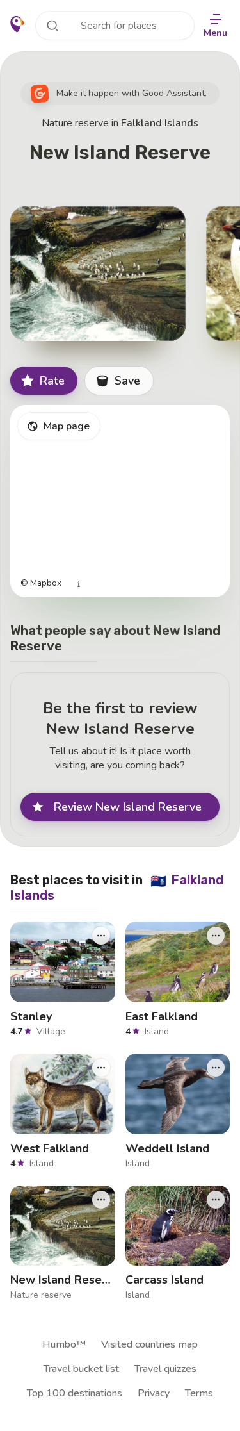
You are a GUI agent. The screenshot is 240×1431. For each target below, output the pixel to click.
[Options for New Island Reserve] (101, 1199)
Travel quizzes (165, 1369)
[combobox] (115, 26)
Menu (215, 33)
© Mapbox (40, 583)
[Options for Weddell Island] (216, 1067)
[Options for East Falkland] (216, 936)
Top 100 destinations (74, 1393)
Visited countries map (149, 1344)
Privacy (154, 1393)
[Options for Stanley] (101, 936)
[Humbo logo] (17, 24)
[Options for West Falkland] (101, 1067)
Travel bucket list (81, 1369)
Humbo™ (64, 1344)
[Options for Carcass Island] (216, 1199)
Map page (67, 426)
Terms (199, 1393)
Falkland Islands (159, 123)
